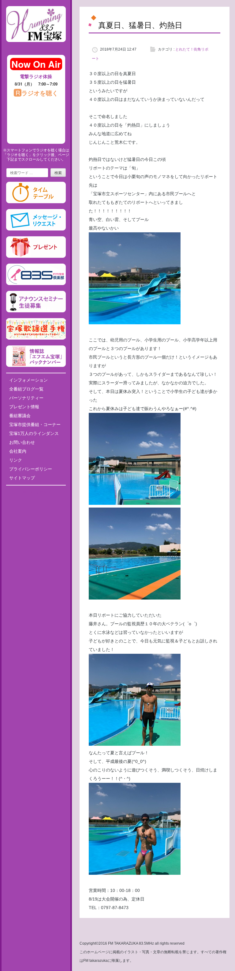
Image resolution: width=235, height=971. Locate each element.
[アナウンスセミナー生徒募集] (36, 311)
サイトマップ (22, 477)
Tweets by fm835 (36, 492)
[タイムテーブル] (36, 202)
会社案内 (17, 451)
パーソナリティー (26, 397)
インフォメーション (28, 380)
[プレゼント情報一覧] (36, 256)
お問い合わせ (22, 442)
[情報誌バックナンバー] (36, 366)
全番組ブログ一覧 (26, 388)
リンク (15, 460)
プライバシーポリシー (30, 468)
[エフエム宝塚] (36, 47)
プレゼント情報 (24, 406)
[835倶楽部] (36, 284)
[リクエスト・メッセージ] (36, 229)
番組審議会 (20, 415)
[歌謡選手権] (36, 338)
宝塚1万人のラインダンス (34, 433)
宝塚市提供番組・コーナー (35, 424)
